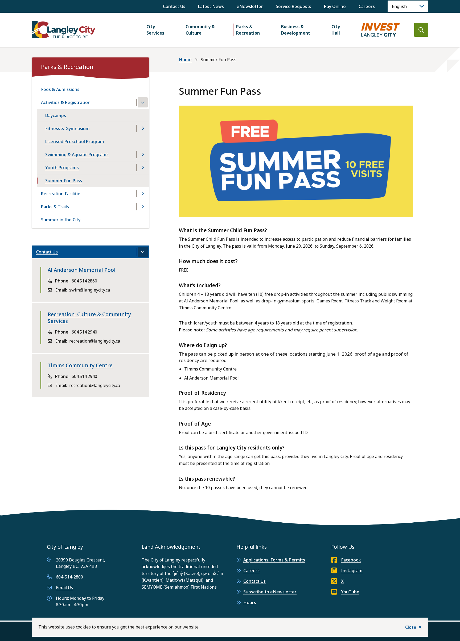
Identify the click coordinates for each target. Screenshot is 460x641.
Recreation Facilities (62, 194)
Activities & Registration (66, 102)
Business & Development (295, 30)
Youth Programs (62, 167)
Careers (367, 6)
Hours (249, 602)
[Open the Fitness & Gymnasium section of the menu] (143, 128)
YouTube (350, 592)
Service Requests (293, 6)
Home (185, 60)
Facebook (351, 560)
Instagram (352, 570)
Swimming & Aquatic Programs (77, 154)
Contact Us (174, 6)
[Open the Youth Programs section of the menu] (143, 168)
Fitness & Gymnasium (67, 128)
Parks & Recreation (248, 30)
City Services (155, 30)
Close (410, 627)
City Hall (335, 30)
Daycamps (55, 115)
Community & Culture (200, 30)
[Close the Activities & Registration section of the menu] (143, 102)
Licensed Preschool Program (74, 141)
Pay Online (335, 6)
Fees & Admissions (60, 89)
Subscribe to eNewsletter (270, 592)
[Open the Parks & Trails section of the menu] (143, 207)
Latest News (211, 6)
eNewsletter (250, 6)
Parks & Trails (55, 207)
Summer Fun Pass (63, 181)
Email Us (64, 587)
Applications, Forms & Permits (274, 560)
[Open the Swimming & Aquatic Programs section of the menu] (143, 154)
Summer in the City (60, 220)
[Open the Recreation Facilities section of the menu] (143, 194)
